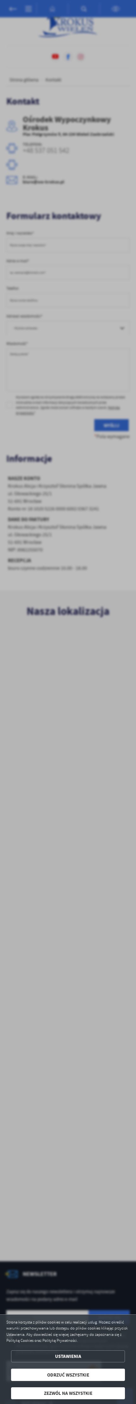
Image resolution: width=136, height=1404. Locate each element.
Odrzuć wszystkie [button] (68, 1374)
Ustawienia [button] (68, 1356)
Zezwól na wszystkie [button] (68, 1393)
